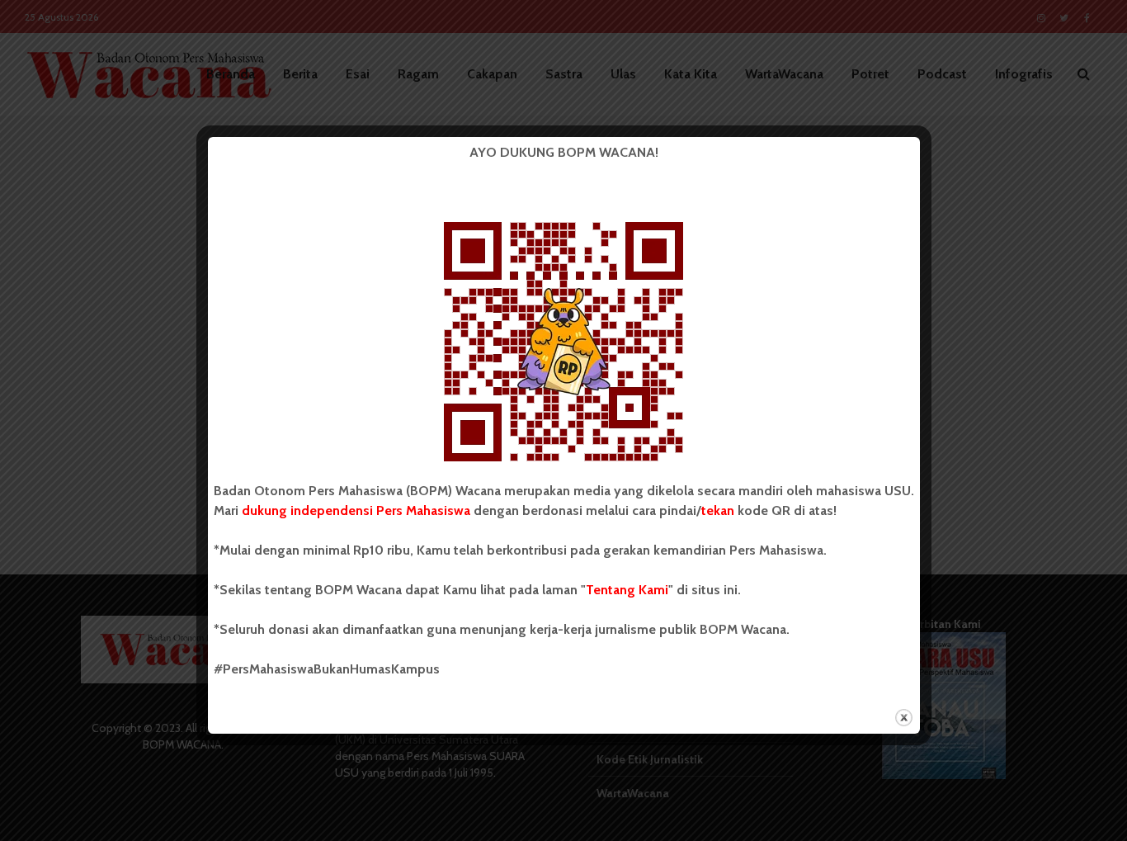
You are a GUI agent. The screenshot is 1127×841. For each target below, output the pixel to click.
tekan (717, 510)
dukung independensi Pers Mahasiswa (356, 510)
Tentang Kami (627, 590)
